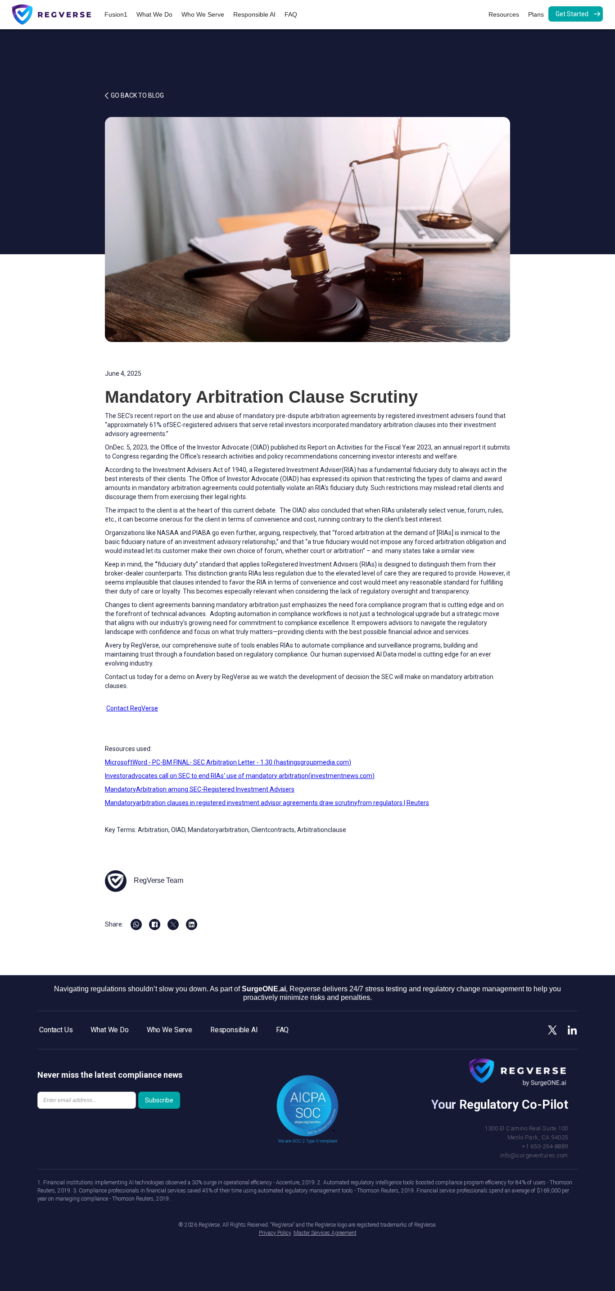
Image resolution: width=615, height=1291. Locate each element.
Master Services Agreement (325, 1233)
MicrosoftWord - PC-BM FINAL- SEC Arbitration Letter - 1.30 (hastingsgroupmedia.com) (228, 762)
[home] (56, 14)
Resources (503, 14)
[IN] (191, 924)
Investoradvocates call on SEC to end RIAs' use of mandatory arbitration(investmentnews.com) (240, 775)
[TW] (173, 924)
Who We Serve (202, 14)
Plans (536, 14)
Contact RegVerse (132, 708)
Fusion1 (115, 14)
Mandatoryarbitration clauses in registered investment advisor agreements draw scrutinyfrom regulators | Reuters (267, 802)
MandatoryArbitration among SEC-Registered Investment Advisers (199, 789)
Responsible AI (254, 14)
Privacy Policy (275, 1233)
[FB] (136, 924)
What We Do (154, 14)
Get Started (572, 14)
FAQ (291, 14)
